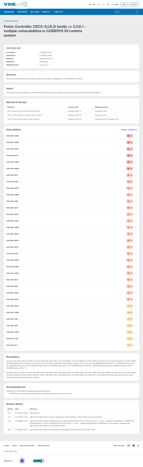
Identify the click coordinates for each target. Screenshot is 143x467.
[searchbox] (124, 12)
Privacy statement (44, 445)
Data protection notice (27, 445)
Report (134, 4)
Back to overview (11, 21)
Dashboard (9, 12)
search (136, 12)
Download (43, 65)
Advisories (22, 12)
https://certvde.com (63, 393)
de (90, 4)
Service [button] (45, 12)
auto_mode (108, 4)
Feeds (115, 4)
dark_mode (103, 4)
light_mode (99, 4)
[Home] (15, 4)
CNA (124, 4)
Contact (6, 445)
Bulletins (34, 12)
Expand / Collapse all (129, 130)
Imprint (14, 445)
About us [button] (59, 12)
